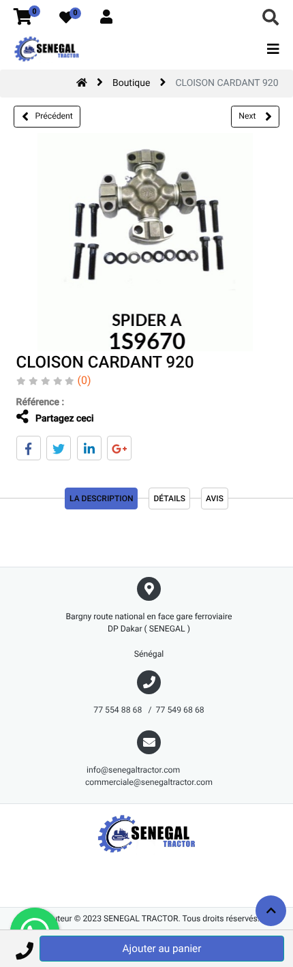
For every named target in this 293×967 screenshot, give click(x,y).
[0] (23, 17)
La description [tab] (101, 498)
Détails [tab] (169, 498)
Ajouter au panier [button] (162, 948)
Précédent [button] (54, 116)
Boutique (131, 83)
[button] (24, 948)
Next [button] (248, 116)
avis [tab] (214, 498)
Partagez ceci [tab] (63, 418)
